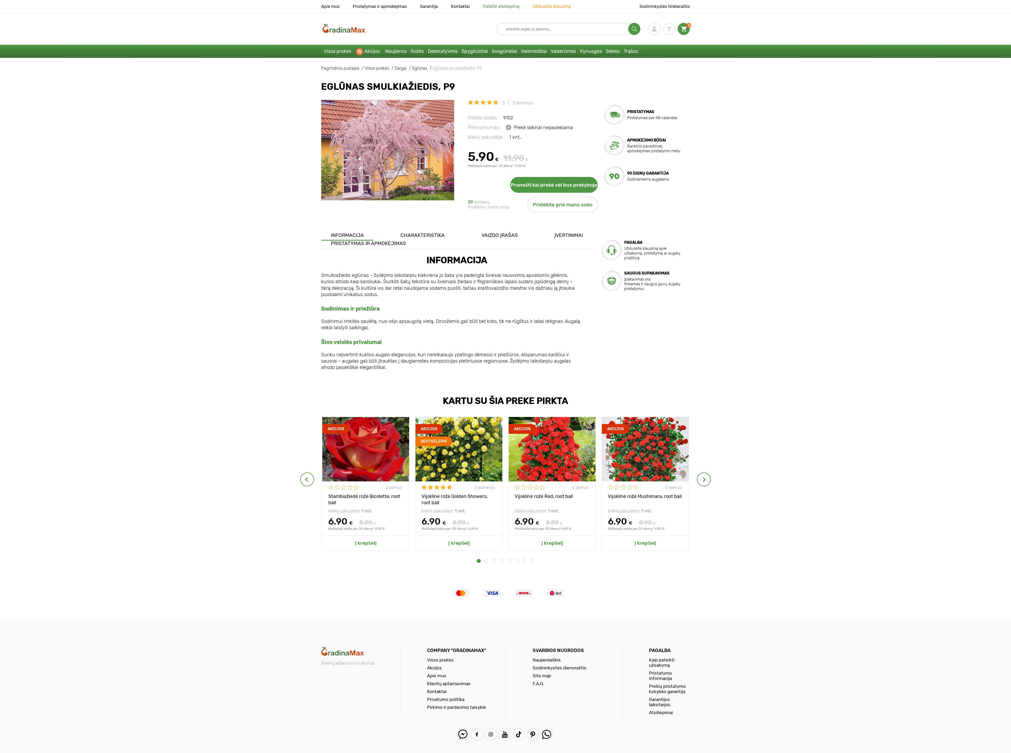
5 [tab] (509, 561)
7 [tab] (525, 561)
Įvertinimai (568, 235)
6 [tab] (517, 561)
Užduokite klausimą (552, 6)
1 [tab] (479, 561)
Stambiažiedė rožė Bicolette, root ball (364, 499)
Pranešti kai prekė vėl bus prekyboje (554, 185)
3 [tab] (494, 561)
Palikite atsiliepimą (501, 6)
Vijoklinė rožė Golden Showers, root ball (455, 499)
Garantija (429, 6)
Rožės (417, 51)
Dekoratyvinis (443, 51)
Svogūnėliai (504, 51)
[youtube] (505, 734)
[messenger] (463, 734)
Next (704, 479)
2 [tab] (486, 561)
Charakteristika (422, 235)
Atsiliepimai (661, 712)
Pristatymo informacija (660, 675)
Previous (307, 479)
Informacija (347, 235)
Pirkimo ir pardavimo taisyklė (456, 707)
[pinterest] (533, 734)
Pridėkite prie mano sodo (562, 205)
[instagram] (491, 734)
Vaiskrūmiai (563, 51)
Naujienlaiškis (547, 660)
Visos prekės (337, 51)
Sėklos (613, 51)
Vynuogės (591, 51)
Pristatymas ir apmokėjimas (380, 6)
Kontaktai (460, 6)
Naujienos (396, 51)
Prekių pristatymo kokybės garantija (667, 689)
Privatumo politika (445, 699)
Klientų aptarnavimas (448, 683)
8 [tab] (532, 561)
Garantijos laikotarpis (659, 702)
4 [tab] (502, 561)
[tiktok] (519, 734)
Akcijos (372, 51)
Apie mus (330, 6)
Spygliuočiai (475, 51)
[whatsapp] (547, 734)
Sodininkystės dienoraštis (559, 667)
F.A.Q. (538, 683)
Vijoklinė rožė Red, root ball (544, 496)
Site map (542, 675)
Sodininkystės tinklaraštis (665, 6)
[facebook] (477, 734)
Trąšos (631, 51)
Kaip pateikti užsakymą (662, 662)
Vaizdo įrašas (500, 235)
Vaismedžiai (534, 51)
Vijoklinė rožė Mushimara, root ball (645, 496)
